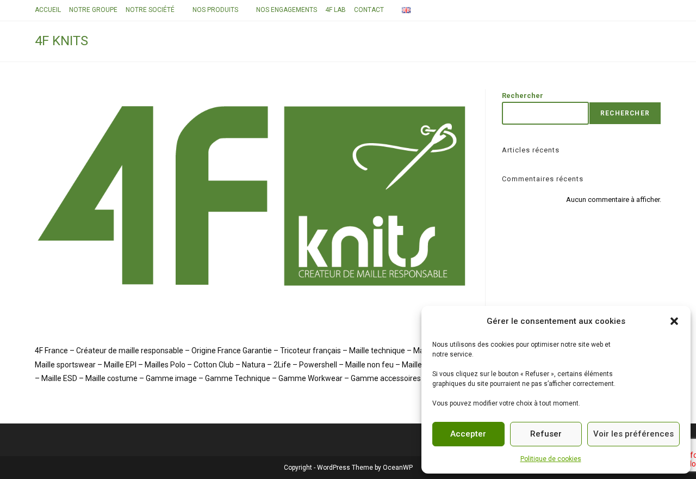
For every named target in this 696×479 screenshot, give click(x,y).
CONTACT (369, 10)
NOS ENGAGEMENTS (286, 10)
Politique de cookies (550, 459)
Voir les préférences (633, 434)
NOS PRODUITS (215, 10)
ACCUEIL (48, 10)
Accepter (468, 434)
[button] (674, 321)
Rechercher (522, 95)
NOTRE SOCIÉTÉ (150, 10)
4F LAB (335, 10)
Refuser (546, 434)
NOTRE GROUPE (93, 10)
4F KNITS (61, 40)
